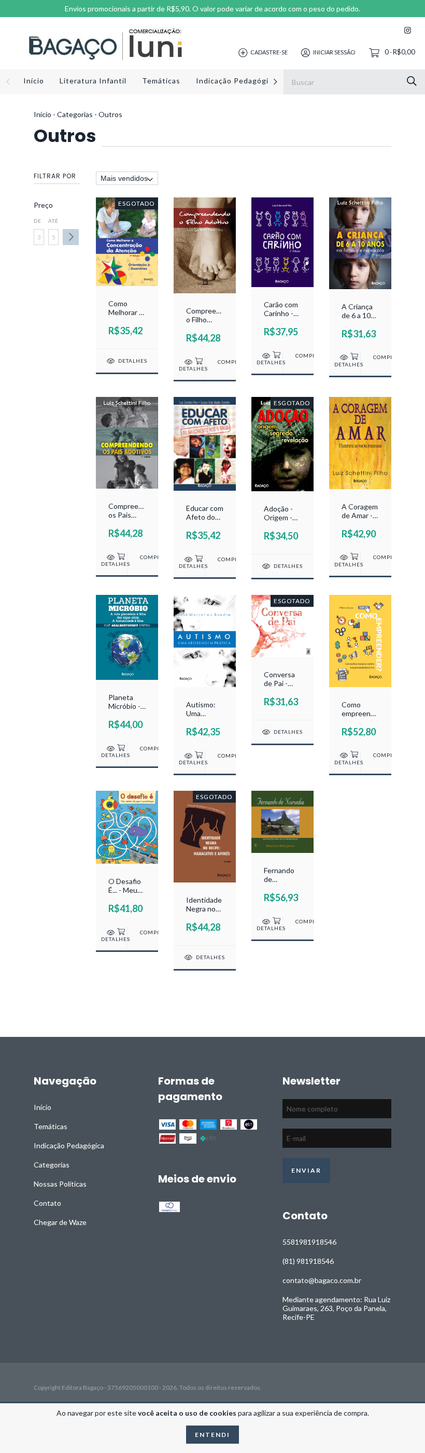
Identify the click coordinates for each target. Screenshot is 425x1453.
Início (33, 80)
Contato (47, 1203)
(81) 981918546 (308, 1261)
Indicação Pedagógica (236, 80)
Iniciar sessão (334, 52)
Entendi (212, 1434)
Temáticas (161, 80)
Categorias (75, 114)
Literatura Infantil (93, 80)
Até (53, 221)
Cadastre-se (269, 52)
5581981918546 (309, 1241)
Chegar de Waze (60, 1222)
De (37, 221)
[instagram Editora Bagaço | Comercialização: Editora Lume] (407, 30)
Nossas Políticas (60, 1183)
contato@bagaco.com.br (321, 1280)
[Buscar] (412, 81)
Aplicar (71, 237)
